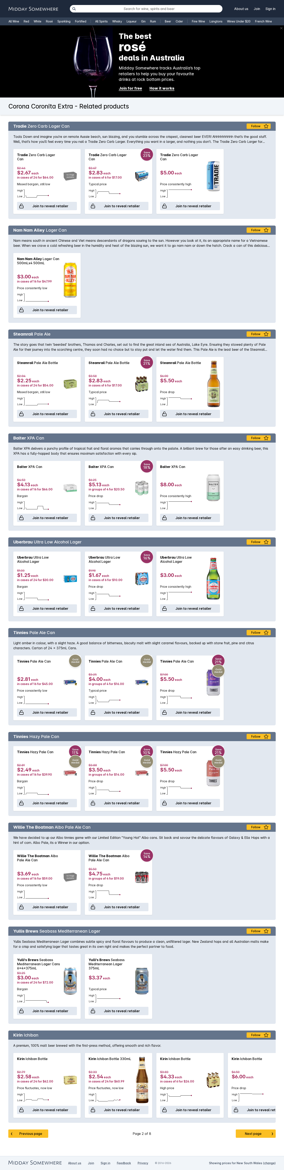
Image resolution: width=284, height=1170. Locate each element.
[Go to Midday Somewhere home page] (33, 9)
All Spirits (101, 21)
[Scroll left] (13, 181)
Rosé (49, 21)
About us (241, 9)
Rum (153, 21)
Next (259, 1134)
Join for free (130, 88)
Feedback (124, 1163)
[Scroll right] (270, 181)
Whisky (117, 21)
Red (26, 21)
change (269, 1163)
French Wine (263, 21)
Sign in (270, 9)
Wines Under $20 (239, 21)
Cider (179, 21)
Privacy (143, 1163)
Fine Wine (198, 21)
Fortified (80, 21)
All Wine (14, 21)
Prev (26, 1134)
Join (257, 9)
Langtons (216, 21)
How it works (161, 88)
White (37, 21)
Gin (143, 21)
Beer (168, 21)
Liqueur (132, 21)
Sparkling (63, 21)
